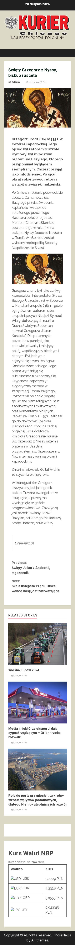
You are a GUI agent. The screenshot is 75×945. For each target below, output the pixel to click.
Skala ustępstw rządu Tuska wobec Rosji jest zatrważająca (35, 586)
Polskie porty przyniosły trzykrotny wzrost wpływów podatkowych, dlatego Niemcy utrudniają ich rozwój (37, 769)
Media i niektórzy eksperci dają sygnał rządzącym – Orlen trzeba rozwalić (37, 702)
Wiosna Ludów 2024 (37, 644)
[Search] (66, 53)
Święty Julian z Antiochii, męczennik (31, 568)
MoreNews (62, 935)
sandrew (14, 82)
